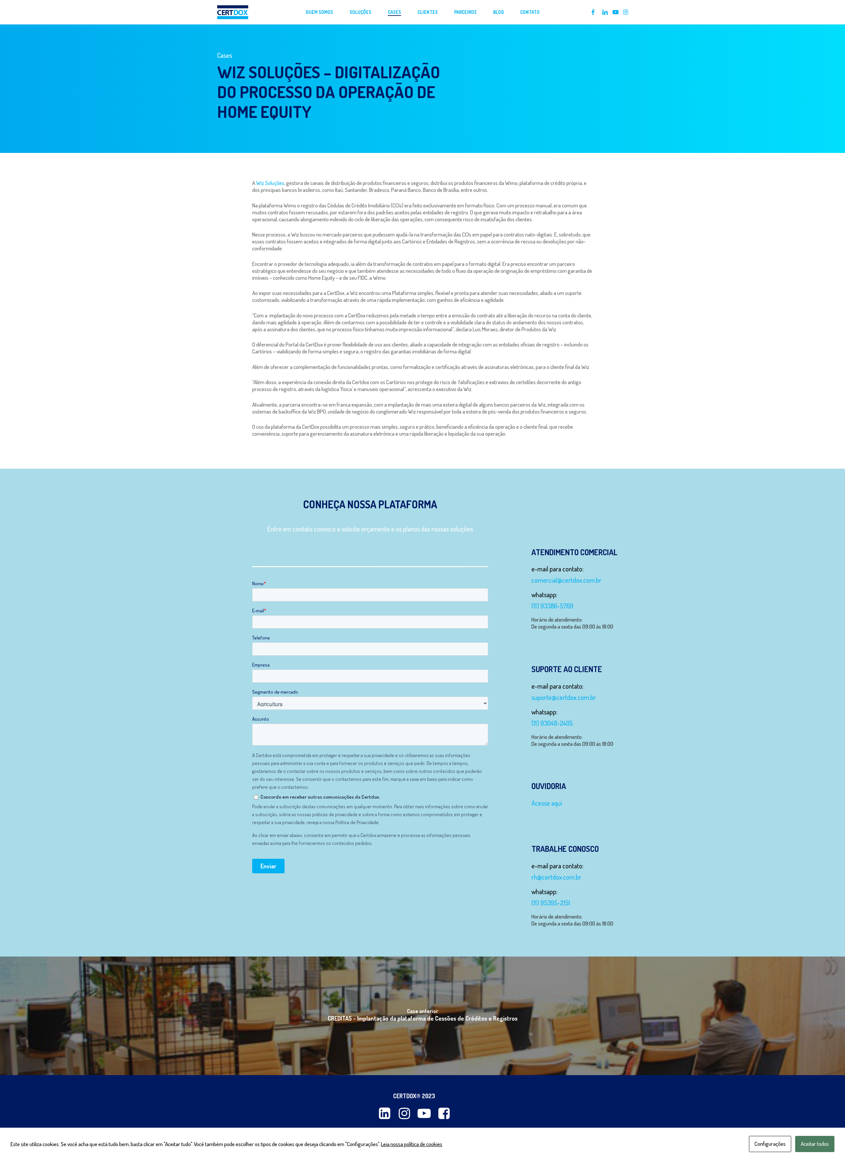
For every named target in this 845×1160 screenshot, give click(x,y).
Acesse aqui (546, 803)
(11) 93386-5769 (552, 605)
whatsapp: (544, 594)
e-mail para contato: (557, 568)
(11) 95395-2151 (550, 902)
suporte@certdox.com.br (563, 697)
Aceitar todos (815, 1143)
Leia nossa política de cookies (411, 1144)
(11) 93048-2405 (552, 723)
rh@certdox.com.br (556, 877)
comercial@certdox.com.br (566, 580)
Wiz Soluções (270, 182)
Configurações (770, 1143)
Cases (224, 55)
